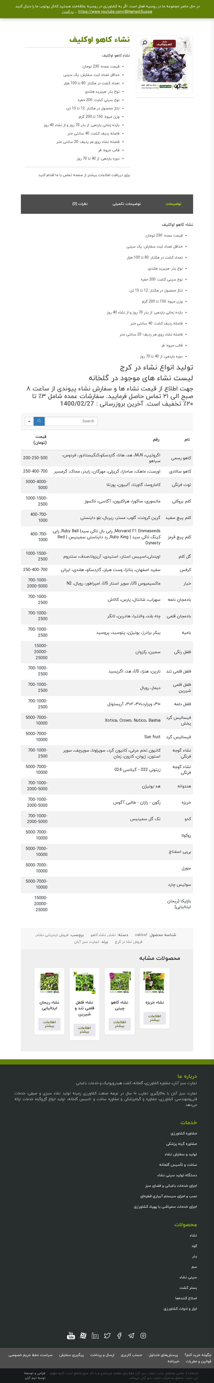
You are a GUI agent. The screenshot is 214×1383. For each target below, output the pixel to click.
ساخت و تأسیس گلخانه (178, 1164)
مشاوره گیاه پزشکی (181, 1143)
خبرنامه (173, 1361)
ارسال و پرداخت (102, 1355)
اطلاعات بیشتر (154, 1018)
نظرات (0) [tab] (80, 203)
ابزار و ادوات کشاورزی (180, 1308)
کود (194, 1246)
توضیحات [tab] (173, 203)
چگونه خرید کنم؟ (198, 1355)
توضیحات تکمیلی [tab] (126, 203)
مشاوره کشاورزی (184, 1133)
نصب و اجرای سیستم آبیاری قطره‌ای (168, 1196)
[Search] (39, 421)
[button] (144, 43)
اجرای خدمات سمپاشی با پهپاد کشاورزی (165, 1206)
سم (194, 1266)
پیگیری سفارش (71, 1355)
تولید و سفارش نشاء (181, 1154)
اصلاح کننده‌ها (186, 1298)
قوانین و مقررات (198, 1361)
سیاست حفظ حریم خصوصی (31, 1355)
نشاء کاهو (98, 935)
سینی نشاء (188, 1277)
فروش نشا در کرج (128, 941)
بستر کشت (188, 1287)
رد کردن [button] (68, 11)
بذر (194, 1256)
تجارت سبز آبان (86, 941)
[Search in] (29, 421)
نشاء (112, 935)
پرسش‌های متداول (163, 1355)
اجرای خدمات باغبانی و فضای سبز (171, 1185)
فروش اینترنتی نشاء (52, 935)
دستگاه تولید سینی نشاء (177, 1175)
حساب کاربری (131, 1355)
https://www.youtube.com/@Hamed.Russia (115, 11)
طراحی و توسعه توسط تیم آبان (34, 1375)
